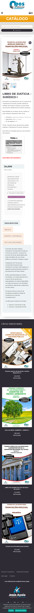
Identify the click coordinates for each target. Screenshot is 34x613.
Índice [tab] (8, 230)
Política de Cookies (21, 610)
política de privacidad (14, 209)
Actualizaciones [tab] (13, 242)
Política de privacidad (22, 571)
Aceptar (11, 610)
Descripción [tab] (11, 223)
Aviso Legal (4, 576)
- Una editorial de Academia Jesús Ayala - (17, 581)
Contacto (12, 576)
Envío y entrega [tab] (13, 236)
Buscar (17, 30)
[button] (30, 42)
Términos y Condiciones (7, 571)
